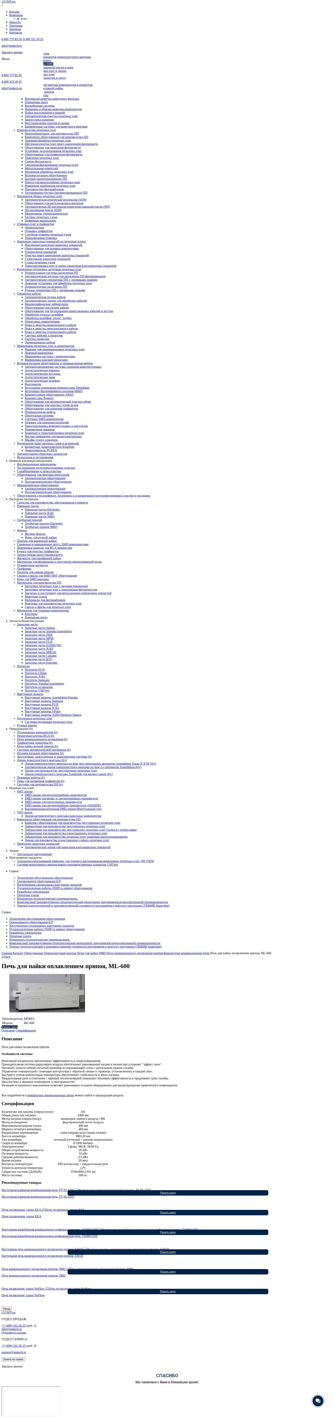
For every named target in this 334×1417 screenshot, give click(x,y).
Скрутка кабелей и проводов (44, 335)
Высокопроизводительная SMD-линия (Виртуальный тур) (63, 809)
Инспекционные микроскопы (36, 464)
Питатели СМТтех (37, 690)
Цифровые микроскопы (40, 220)
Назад (6, 1308)
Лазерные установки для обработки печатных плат (58, 283)
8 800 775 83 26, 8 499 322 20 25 (22, 39)
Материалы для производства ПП (39, 582)
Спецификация (26, 1030)
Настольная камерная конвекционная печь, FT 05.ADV (38, 1196)
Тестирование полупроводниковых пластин (46, 467)
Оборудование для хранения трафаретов (51, 408)
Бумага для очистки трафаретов (38, 551)
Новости (15, 22)
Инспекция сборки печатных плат (39, 196)
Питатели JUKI (35, 676)
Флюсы (22, 530)
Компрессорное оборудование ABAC (49, 394)
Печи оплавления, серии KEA (21, 1216)
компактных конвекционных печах (50, 1095)
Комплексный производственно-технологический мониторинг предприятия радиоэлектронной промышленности (92, 902)
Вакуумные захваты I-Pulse (42, 711)
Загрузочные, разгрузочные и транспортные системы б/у (54, 756)
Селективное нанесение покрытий (48, 259)
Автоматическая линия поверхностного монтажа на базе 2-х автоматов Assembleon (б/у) (83, 767)
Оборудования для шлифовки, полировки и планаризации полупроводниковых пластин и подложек (83, 495)
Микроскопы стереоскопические (46, 213)
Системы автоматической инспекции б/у (44, 749)
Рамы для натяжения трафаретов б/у (41, 781)
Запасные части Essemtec (41, 662)
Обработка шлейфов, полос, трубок (48, 318)
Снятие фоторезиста (38, 161)
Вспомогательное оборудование (46, 175)
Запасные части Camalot (40, 655)
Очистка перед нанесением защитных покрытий (57, 255)
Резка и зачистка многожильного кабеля (51, 328)
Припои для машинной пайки (37, 540)
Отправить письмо (14, 1332)
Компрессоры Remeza (39, 398)
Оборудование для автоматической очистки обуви (58, 401)
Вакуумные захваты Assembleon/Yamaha (51, 697)
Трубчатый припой (29, 520)
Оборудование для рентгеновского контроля (54, 203)
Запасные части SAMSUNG (43, 645)
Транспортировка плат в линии (45, 71)
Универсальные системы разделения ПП (51, 272)
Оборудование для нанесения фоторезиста (53, 147)
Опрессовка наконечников (42, 321)
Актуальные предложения (34, 854)
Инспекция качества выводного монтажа (52, 98)
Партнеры (16, 25)
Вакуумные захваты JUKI (42, 708)
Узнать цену (10, 1027)
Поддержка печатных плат (34, 718)
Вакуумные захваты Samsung (44, 701)
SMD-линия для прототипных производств (53, 802)
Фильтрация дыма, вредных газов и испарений (48, 443)
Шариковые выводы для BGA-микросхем (44, 547)
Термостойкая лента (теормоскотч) (40, 554)
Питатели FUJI (34, 669)
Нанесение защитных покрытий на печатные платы (51, 241)
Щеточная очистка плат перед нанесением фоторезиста (61, 144)
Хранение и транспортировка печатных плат (54, 433)
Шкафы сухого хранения (41, 440)
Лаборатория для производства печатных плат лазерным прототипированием (76, 836)
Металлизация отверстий (41, 168)
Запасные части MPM (39, 638)
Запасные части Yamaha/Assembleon (48, 631)
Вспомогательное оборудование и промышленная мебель (55, 363)
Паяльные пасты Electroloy (42, 509)
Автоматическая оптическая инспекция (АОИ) (56, 199)
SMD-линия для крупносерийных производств (56, 795)
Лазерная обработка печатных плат (48, 140)
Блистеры (31, 614)
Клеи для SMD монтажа (33, 579)
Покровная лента (36, 617)
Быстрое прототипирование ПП (46, 178)
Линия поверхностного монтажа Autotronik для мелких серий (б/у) (69, 774)
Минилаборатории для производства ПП (52, 133)
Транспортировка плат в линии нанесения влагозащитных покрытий (70, 265)
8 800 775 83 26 (12, 75)
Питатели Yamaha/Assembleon (44, 683)
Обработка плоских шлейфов (44, 314)
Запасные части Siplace (40, 627)
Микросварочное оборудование (38, 485)
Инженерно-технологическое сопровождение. (47, 898)
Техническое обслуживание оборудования (45, 877)
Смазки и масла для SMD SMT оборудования (47, 575)
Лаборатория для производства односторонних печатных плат (66, 833)
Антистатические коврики (42, 370)
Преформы (24, 568)
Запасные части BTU (39, 659)
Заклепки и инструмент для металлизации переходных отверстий (68, 593)
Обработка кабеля (29, 293)
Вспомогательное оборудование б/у (40, 753)
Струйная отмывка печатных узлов (48, 234)
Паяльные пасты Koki (39, 513)
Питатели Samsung (37, 680)
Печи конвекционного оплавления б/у (42, 739)
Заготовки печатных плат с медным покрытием (56, 586)
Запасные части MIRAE (40, 652)
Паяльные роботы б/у (31, 777)
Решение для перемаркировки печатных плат (55, 349)
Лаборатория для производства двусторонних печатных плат (65, 826)
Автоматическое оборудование (45, 478)
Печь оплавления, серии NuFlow (23, 1295)
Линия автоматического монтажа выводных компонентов (63, 815)
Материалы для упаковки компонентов (43, 610)
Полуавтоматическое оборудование (48, 481)
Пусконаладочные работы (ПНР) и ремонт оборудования (54, 888)
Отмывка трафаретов (39, 231)
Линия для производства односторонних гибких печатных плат (67, 840)
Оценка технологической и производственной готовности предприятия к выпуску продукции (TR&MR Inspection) (93, 905)
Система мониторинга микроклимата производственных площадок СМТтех (67, 864)
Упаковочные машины (40, 429)
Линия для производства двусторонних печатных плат (61, 770)
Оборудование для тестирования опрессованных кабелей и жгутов (69, 311)
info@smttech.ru (12, 45)
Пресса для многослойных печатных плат (52, 182)
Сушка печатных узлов (40, 262)
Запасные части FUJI (38, 641)
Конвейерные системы (40, 105)
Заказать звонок (12, 52)
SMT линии (25, 791)
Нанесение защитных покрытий (38, 843)
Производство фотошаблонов (44, 189)
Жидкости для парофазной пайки (39, 558)
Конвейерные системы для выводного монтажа (56, 126)
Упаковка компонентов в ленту (45, 77)
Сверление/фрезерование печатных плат (51, 165)
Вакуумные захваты (30, 694)
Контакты (15, 32)
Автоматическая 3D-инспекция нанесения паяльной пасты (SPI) (67, 206)
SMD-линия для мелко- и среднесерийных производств (61, 798)
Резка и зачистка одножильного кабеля (50, 332)
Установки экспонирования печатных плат (53, 151)
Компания (16, 15)
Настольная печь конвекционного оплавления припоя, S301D (42, 1255)
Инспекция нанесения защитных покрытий (53, 245)
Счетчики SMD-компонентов (44, 419)
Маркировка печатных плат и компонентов (45, 346)
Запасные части (27, 624)
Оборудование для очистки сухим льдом (51, 405)
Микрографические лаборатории (46, 304)
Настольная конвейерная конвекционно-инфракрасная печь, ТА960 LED (50, 1236)
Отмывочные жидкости (32, 565)
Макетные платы (36, 596)
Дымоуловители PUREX (41, 450)
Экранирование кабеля (40, 342)
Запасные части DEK (39, 634)
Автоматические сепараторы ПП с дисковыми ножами (61, 279)
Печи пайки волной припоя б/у (37, 746)
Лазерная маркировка (39, 352)
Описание (8, 1030)
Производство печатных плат (36, 130)
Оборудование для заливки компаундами (52, 248)
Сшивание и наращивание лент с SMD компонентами (53, 544)
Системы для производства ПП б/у (40, 784)
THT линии (24, 812)
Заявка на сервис (13, 1359)
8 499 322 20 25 (12, 81)
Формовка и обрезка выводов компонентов (53, 109)
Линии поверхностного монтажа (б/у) (42, 760)
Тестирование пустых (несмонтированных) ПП (56, 192)
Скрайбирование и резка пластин (39, 471)
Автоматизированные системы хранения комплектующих (63, 366)
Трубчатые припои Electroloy (44, 523)
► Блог (22, 18)
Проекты (15, 29)
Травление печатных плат (42, 158)
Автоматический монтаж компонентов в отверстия (58, 84)
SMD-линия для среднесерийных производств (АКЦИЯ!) (63, 805)
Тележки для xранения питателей (47, 422)
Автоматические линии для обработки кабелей (56, 300)
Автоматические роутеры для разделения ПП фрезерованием (65, 276)
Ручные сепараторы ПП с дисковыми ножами (55, 290)
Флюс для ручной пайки (41, 537)
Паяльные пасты (28, 506)
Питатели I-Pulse (36, 673)
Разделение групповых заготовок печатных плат (49, 269)
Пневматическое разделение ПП (46, 286)
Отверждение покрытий (41, 252)
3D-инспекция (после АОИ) (43, 210)
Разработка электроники (33, 891)
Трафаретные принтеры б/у (35, 742)
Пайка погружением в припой (45, 112)
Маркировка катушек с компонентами (50, 356)
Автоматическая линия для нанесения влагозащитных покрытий (68, 847)
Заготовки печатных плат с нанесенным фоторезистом (61, 589)
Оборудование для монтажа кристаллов (43, 474)
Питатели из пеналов (39, 687)
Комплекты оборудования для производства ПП (56, 137)
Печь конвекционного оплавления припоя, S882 (34, 1275)
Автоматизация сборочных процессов (42, 453)
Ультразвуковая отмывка (41, 238)
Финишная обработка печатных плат (49, 171)
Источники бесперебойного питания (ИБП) (54, 391)
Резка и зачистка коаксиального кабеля (50, 325)
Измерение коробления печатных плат (50, 185)
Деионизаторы (34, 227)
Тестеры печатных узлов (41, 217)
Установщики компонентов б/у (37, 732)
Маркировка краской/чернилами (46, 359)
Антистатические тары (40, 377)
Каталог (14, 11)
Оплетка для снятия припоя (35, 572)
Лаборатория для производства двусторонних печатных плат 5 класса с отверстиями (81, 829)
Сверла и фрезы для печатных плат (48, 607)
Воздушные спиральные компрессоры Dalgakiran (57, 387)
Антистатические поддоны (42, 373)
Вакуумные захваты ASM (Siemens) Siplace (53, 715)
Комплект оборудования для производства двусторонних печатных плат (72, 822)
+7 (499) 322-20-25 (14, 1325)
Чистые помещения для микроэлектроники (53, 436)
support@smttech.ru (14, 1352)
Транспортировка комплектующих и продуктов (56, 426)
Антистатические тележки (42, 380)
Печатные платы (28, 895)
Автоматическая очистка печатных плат (51, 116)
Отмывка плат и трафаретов (35, 224)
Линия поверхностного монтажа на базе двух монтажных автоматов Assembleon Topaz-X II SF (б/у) (90, 763)
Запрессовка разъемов (39, 119)
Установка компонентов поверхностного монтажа (58, 57)
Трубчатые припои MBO (41, 527)
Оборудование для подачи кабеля (47, 307)
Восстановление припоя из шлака (47, 123)
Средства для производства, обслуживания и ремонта (52, 502)
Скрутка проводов (37, 339)
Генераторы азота (36, 102)
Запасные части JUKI (39, 648)
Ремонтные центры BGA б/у (36, 735)
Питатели (23, 666)
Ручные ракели (27, 725)
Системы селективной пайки (44, 88)
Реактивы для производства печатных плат (53, 603)
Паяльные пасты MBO (40, 516)
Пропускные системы (39, 415)
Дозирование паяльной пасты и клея (49, 67)
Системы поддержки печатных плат (48, 721)
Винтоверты (33, 384)
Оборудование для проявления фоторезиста (53, 154)
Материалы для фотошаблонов (45, 600)
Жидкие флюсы (35, 534)
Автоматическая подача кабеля (45, 297)
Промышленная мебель (40, 412)
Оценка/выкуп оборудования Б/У (39, 881)
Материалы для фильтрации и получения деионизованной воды (59, 561)
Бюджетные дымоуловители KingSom (49, 446)
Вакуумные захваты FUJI (41, 704)
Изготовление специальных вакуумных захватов (49, 884)
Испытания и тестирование (35, 457)
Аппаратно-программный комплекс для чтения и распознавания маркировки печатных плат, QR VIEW (85, 861)
